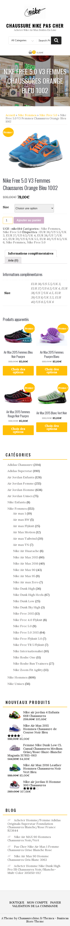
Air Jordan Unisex (20, 496)
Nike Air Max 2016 (25, 563)
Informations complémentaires (30, 253)
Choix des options (18, 370)
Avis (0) (13, 260)
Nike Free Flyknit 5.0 (27, 638)
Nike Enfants (16, 502)
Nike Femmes (27, 115)
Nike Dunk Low (23, 601)
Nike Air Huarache (26, 551)
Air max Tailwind (25, 538)
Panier (55, 902)
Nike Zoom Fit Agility (28, 670)
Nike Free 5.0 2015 (26, 632)
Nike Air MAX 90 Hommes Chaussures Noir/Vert (29, 838)
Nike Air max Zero (26, 582)
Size (6, 207)
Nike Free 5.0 (48, 115)
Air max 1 (19, 513)
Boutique (16, 902)
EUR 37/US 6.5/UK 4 (21, 235)
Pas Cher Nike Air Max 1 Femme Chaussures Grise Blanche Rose (33, 848)
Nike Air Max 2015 (25, 557)
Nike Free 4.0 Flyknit (27, 620)
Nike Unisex (15, 684)
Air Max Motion (24, 532)
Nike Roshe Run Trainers (30, 663)
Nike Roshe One (24, 657)
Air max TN (21, 545)
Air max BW (21, 519)
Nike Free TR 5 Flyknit (28, 645)
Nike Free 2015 (23, 613)
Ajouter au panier (29, 220)
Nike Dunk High (24, 588)
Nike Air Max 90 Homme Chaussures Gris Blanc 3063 (28, 857)
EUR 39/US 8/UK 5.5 (23, 239)
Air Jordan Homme (21, 490)
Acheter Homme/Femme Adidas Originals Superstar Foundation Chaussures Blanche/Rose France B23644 (34, 825)
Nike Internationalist (28, 651)
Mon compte (37, 902)
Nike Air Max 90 (24, 570)
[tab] (31, 253)
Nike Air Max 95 (24, 576)
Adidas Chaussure (20, 465)
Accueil (10, 115)
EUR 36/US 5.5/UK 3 (45, 284)
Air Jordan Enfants (20, 477)
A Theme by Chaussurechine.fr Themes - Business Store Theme (35, 919)
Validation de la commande (35, 906)
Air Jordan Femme (20, 483)
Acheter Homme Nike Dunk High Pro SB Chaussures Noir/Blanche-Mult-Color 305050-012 (33, 869)
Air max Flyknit (23, 526)
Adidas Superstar (19, 471)
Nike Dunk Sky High (26, 607)
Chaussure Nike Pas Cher (34, 25)
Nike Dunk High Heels (28, 595)
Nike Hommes (17, 677)
